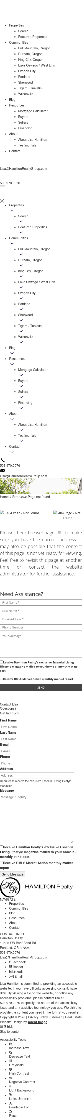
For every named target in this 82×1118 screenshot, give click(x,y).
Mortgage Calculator (33, 369)
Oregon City (27, 292)
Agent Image (37, 1022)
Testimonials (27, 435)
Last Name (8, 732)
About (13, 413)
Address (6, 768)
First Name (8, 720)
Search (23, 216)
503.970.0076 (10, 952)
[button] (41, 1035)
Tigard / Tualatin (30, 325)
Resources (17, 358)
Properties (16, 205)
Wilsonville (25, 336)
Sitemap (56, 1017)
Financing (25, 402)
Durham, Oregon (30, 260)
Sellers (23, 391)
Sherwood (25, 314)
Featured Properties (32, 227)
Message (7, 790)
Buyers (23, 380)
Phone (5, 756)
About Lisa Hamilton (32, 424)
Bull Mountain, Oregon (34, 48)
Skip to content (10, 1031)
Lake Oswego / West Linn (36, 65)
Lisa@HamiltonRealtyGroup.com (23, 957)
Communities (18, 238)
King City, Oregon (31, 271)
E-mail (5, 744)
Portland (24, 303)
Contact (14, 446)
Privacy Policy (38, 1017)
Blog (12, 347)
